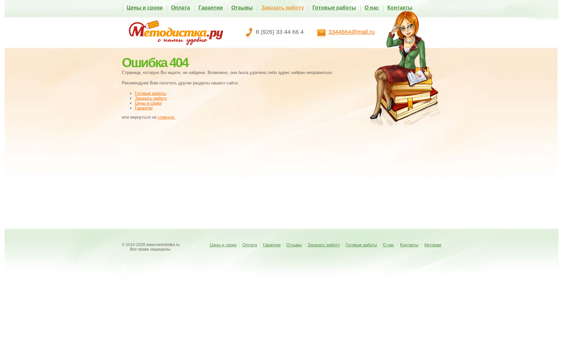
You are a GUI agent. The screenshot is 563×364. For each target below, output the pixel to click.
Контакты (399, 7)
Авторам (432, 244)
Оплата (180, 7)
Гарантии (210, 7)
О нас (372, 7)
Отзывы (242, 7)
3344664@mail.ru (351, 32)
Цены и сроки (145, 7)
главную (167, 117)
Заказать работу (282, 7)
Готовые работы (334, 7)
